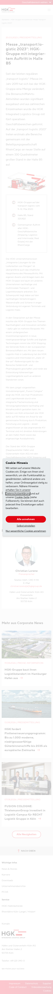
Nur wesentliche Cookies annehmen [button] (26, 531)
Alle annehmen (26, 519)
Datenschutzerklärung (18, 493)
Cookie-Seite (22, 497)
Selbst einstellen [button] (26, 525)
